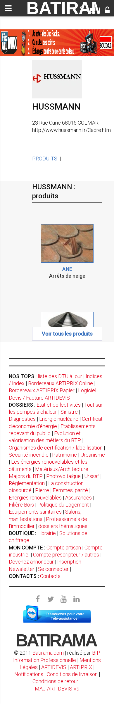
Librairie (46, 533)
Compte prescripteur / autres (66, 555)
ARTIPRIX (81, 667)
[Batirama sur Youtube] (63, 599)
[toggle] (8, 8)
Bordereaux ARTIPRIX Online (60, 383)
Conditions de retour (55, 681)
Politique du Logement (63, 505)
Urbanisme (92, 455)
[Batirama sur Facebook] (38, 599)
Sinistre (69, 412)
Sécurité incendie (29, 455)
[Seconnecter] (107, 10)
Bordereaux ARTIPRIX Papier (42, 390)
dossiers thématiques (62, 526)
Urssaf (91, 476)
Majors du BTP (26, 476)
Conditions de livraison (72, 674)
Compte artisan (63, 547)
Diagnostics (22, 419)
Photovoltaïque (63, 476)
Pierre (42, 490)
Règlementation (27, 483)
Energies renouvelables (35, 498)
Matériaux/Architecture (61, 469)
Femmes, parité (70, 490)
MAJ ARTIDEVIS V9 (57, 688)
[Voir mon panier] (92, 10)
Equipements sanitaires (35, 512)
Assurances (78, 498)
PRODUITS (44, 158)
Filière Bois (21, 505)
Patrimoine (64, 455)
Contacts (50, 576)
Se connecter (53, 569)
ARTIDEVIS (53, 667)
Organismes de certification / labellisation (56, 448)
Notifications (29, 674)
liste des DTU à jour (60, 376)
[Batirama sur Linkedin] (76, 599)
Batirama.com (48, 653)
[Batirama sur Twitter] (50, 599)
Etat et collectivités (59, 405)
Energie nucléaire (58, 419)
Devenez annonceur (31, 562)
